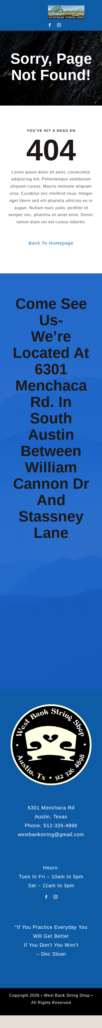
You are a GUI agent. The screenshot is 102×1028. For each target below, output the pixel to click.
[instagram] (59, 25)
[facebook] (50, 25)
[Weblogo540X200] (66, 7)
